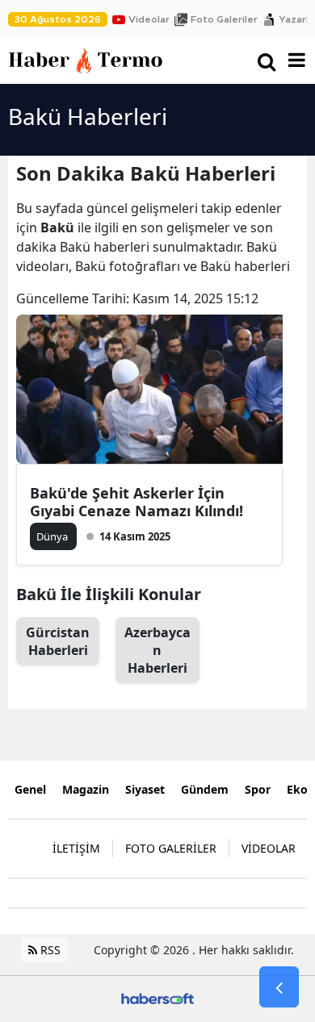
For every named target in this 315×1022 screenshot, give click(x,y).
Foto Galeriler (224, 19)
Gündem (205, 789)
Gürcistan (58, 641)
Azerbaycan (157, 650)
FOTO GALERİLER (170, 848)
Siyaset (145, 789)
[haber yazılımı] (157, 997)
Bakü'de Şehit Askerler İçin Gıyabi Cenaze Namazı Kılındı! (136, 501)
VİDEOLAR (269, 848)
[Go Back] (279, 987)
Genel (30, 789)
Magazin (85, 789)
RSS (49, 949)
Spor (258, 789)
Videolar (149, 19)
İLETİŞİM (76, 848)
